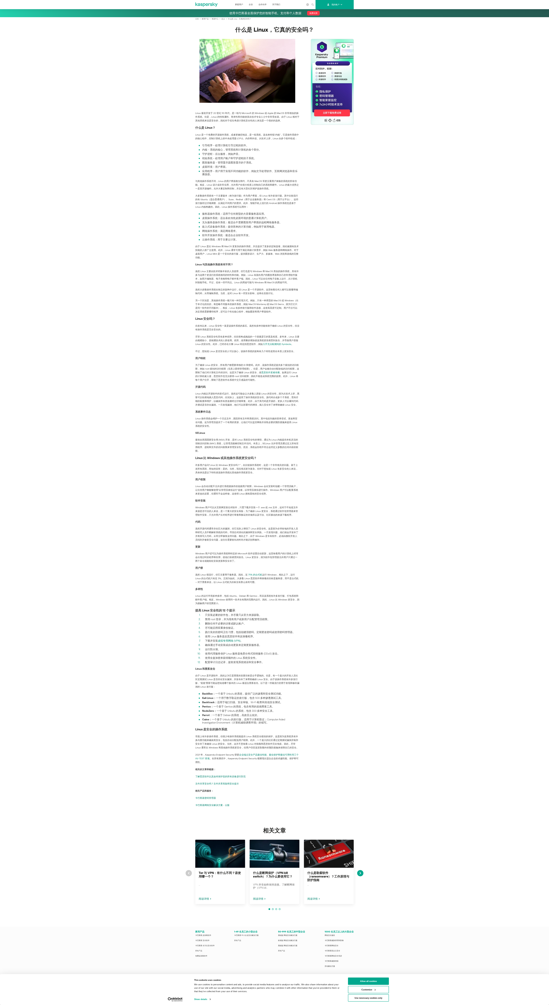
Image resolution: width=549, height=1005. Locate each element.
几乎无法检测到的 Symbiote (277, 344)
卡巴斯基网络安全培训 (333, 956)
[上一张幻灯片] (189, 873)
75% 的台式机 (255, 574)
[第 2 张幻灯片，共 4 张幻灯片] (272, 909)
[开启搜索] (312, 4)
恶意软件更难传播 (270, 372)
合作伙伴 (262, 4)
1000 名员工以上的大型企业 (339, 931)
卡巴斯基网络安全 (331, 946)
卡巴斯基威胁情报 (331, 961)
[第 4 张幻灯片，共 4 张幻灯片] (279, 909)
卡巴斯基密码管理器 (205, 798)
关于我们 (276, 4)
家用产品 (199, 931)
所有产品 (198, 951)
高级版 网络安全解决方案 (287, 946)
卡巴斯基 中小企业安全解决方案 (246, 935)
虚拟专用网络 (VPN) (229, 640)
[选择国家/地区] (307, 4)
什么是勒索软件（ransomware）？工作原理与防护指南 (328, 876)
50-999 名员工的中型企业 (291, 931)
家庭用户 (239, 4)
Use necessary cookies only (368, 998)
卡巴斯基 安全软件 (202, 940)
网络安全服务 (330, 935)
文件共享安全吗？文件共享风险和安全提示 (217, 783)
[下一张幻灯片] (360, 873)
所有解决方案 (330, 966)
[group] (220, 872)
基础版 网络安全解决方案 (287, 935)
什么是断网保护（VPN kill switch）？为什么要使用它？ (273, 874)
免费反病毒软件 (201, 956)
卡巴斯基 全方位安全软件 (205, 946)
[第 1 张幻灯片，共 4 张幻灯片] (269, 909)
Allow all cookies (368, 981)
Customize (366, 989)
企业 (251, 4)
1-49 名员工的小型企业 (245, 931)
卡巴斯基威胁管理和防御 (334, 940)
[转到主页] (206, 4)
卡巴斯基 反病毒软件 (203, 935)
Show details (200, 999)
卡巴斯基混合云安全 (332, 951)
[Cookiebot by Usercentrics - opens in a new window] (175, 999)
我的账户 (336, 4)
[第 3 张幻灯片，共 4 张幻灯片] (276, 909)
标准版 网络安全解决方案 (287, 940)
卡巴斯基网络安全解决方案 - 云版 (212, 805)
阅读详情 (204, 898)
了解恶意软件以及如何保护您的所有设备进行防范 (220, 776)
